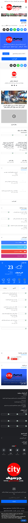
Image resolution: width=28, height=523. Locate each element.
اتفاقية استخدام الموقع (8, 510)
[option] (14, 377)
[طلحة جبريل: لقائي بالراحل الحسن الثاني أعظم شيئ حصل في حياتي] (5, 221)
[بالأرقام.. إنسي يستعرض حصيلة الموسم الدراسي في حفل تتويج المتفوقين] (22, 309)
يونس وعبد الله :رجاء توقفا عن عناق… (10, 181)
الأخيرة (23, 288)
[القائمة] (26, 7)
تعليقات (5, 288)
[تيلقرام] (11, 29)
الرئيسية (22, 510)
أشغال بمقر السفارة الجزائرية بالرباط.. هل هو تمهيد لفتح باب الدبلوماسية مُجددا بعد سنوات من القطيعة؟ (21, 145)
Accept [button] (23, 520)
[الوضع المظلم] (2, 7)
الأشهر (14, 288)
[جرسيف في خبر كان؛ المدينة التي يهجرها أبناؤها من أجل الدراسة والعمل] (23, 427)
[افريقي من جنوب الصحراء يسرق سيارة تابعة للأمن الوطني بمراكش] (5, 427)
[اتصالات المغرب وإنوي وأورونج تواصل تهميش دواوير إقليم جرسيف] (22, 315)
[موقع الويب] (16, 85)
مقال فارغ (24, 160)
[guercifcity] (14, 14)
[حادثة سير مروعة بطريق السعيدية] (22, 302)
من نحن (18, 510)
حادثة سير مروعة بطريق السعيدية (11, 299)
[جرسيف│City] (14, 7)
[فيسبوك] (25, 29)
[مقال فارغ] (21, 155)
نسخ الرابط (6, 53)
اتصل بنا (14, 510)
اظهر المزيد (14, 58)
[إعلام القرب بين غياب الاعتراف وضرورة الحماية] (23, 194)
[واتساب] (14, 29)
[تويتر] (21, 29)
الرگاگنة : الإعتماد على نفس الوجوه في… (20, 212)
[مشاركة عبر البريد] (7, 29)
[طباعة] (4, 29)
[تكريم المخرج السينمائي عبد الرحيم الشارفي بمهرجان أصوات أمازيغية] (22, 295)
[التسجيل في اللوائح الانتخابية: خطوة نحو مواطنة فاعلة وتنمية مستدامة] (23, 175)
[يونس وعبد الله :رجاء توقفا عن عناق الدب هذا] (23, 185)
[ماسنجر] (18, 29)
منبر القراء (23, 20)
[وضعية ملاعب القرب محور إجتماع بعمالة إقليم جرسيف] (22, 322)
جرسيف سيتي (21, 25)
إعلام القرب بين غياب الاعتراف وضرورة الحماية (9, 190)
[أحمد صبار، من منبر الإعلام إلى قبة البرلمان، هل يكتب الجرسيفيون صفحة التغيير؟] (14, 427)
